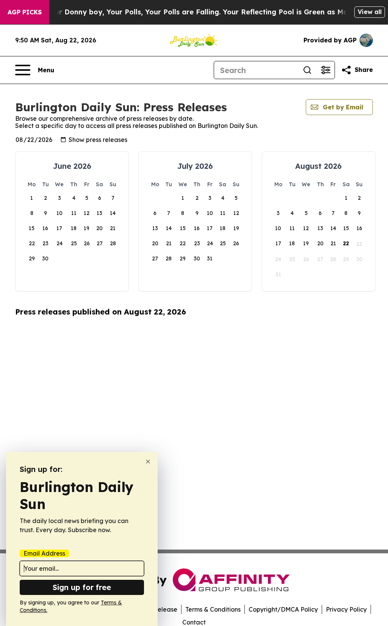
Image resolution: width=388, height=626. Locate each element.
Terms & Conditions (213, 609)
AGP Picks (25, 12)
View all (370, 12)
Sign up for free (82, 587)
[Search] (307, 70)
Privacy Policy (346, 609)
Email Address (44, 553)
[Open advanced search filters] (325, 70)
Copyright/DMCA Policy (283, 609)
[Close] (148, 461)
